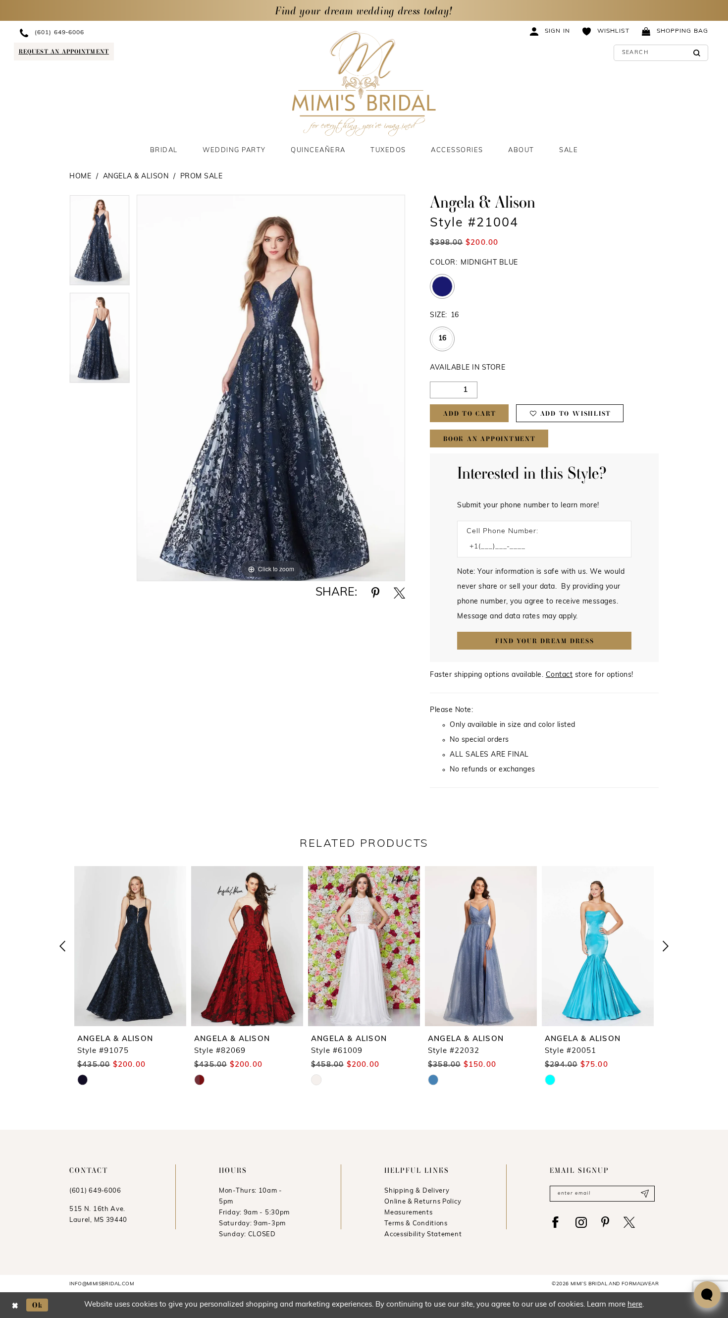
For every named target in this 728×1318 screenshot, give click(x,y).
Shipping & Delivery (416, 1191)
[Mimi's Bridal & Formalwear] (364, 83)
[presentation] (130, 946)
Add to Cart (469, 413)
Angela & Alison (136, 176)
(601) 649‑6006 (95, 1191)
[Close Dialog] (15, 1305)
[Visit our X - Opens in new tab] (629, 1222)
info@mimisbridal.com (101, 1284)
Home (80, 176)
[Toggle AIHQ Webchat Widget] (707, 1294)
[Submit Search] (697, 53)
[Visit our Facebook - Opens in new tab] (555, 1222)
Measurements (408, 1212)
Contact (559, 675)
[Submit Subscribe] (644, 1194)
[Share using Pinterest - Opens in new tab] (375, 593)
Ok (37, 1305)
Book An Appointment (489, 439)
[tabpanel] (99, 243)
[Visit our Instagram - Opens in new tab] (581, 1222)
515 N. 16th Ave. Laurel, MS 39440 (98, 1214)
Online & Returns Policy (422, 1202)
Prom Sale (201, 176)
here (634, 1305)
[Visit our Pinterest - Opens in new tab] (605, 1222)
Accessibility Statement (423, 1234)
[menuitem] (102, 32)
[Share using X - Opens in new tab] (399, 593)
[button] (550, 31)
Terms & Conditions (416, 1223)
